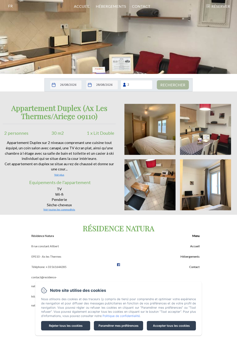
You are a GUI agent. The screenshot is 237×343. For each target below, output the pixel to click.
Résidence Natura (118, 228)
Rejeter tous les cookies (66, 325)
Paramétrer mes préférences (118, 325)
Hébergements (111, 6)
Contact (141, 6)
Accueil (82, 6)
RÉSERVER (220, 6)
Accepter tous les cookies (171, 325)
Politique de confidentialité (121, 316)
